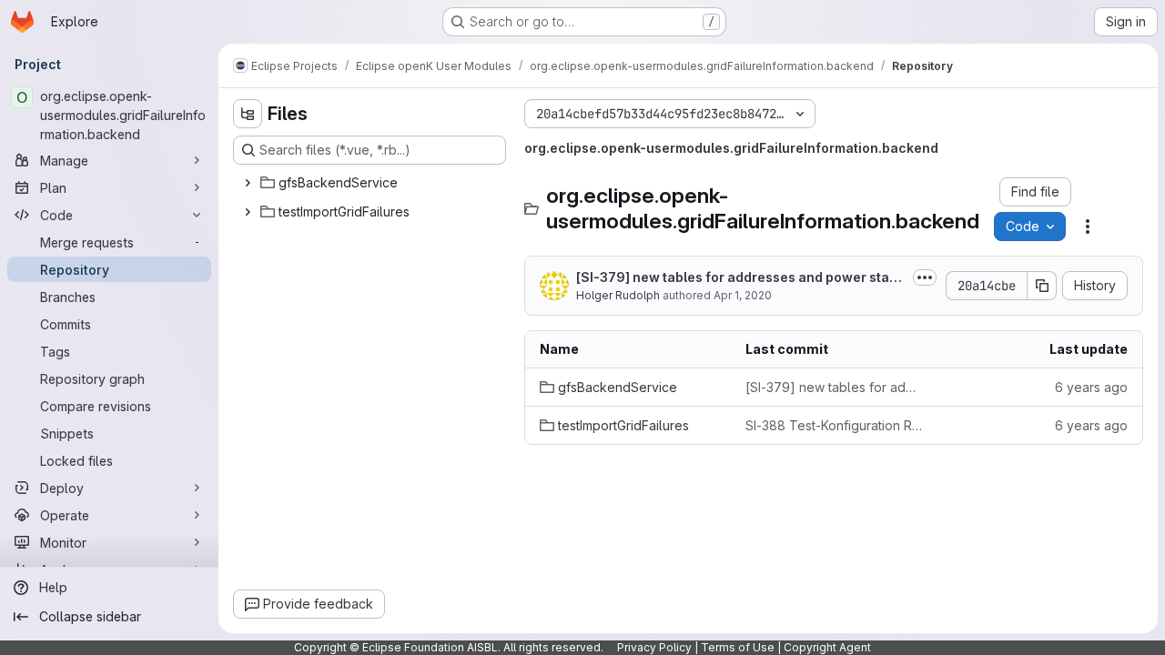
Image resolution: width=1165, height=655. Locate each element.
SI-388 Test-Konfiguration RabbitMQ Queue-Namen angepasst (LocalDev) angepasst (833, 425)
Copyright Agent (827, 647)
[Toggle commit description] (925, 277)
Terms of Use (738, 647)
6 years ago (1091, 387)
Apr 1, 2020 (743, 295)
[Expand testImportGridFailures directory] (247, 212)
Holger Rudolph (618, 295)
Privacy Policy (654, 647)
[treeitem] (371, 182)
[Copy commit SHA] (1042, 285)
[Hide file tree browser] (247, 113)
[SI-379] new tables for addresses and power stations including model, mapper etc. (741, 278)
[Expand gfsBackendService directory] (247, 183)
